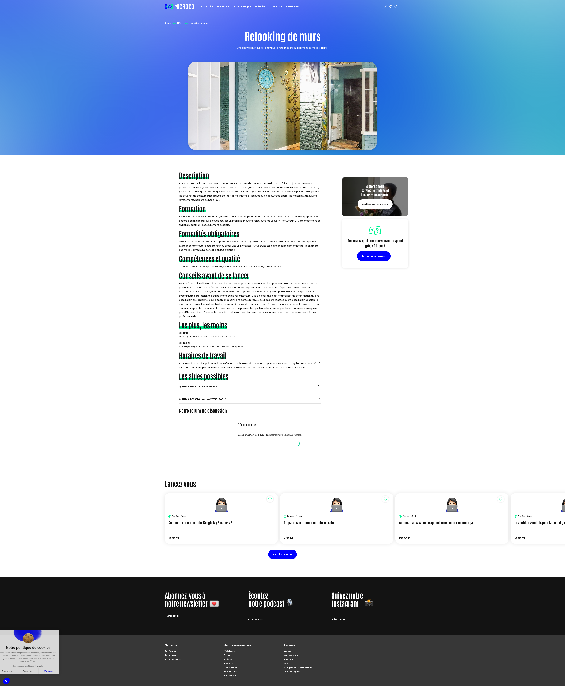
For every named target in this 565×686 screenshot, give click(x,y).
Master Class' (230, 671)
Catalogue (229, 651)
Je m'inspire (206, 6)
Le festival (260, 6)
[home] (179, 6)
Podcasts (228, 663)
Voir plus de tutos (282, 554)
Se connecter (246, 435)
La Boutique (276, 6)
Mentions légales (292, 671)
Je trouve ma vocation (374, 256)
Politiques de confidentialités (298, 667)
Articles (228, 659)
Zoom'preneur (230, 667)
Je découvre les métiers (375, 204)
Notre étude (230, 675)
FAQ (286, 663)
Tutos (227, 655)
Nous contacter (291, 655)
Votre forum (289, 659)
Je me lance (223, 6)
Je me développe (242, 6)
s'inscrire (263, 435)
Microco (287, 651)
